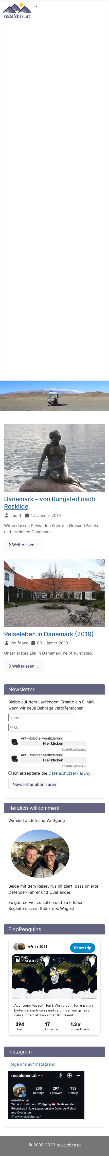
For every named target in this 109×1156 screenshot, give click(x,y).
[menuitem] (50, 11)
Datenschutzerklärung (69, 773)
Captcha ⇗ (74, 748)
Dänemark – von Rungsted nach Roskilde (49, 502)
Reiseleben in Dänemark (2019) (49, 634)
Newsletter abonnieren (34, 784)
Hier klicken (53, 743)
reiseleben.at (69, 1144)
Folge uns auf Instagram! (31, 1064)
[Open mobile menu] (35, 6)
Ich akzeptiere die (51, 773)
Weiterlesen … (25, 544)
